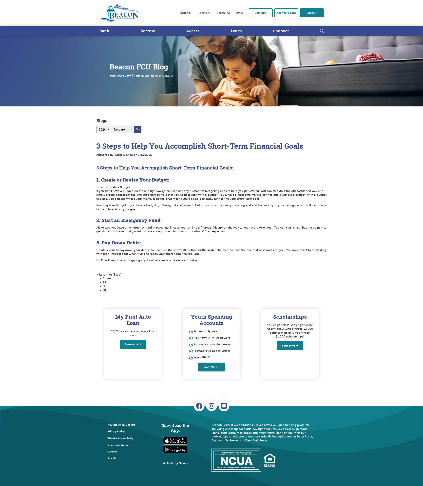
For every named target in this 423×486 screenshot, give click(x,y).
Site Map (112, 458)
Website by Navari (175, 463)
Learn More (131, 344)
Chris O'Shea (124, 155)
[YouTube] (224, 406)
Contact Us (223, 12)
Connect (281, 31)
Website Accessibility (120, 438)
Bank (104, 31)
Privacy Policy (116, 431)
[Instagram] (211, 406)
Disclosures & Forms (119, 445)
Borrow (147, 31)
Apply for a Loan (286, 12)
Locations (205, 12)
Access (193, 31)
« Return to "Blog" (108, 274)
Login (310, 12)
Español (185, 13)
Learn (236, 31)
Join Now (260, 12)
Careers (112, 451)
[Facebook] (199, 406)
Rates (239, 12)
